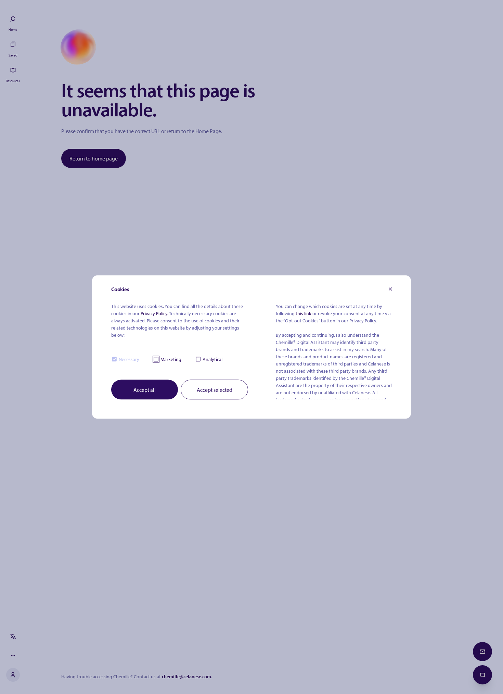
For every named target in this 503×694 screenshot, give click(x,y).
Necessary (129, 359)
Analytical (212, 359)
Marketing (170, 359)
